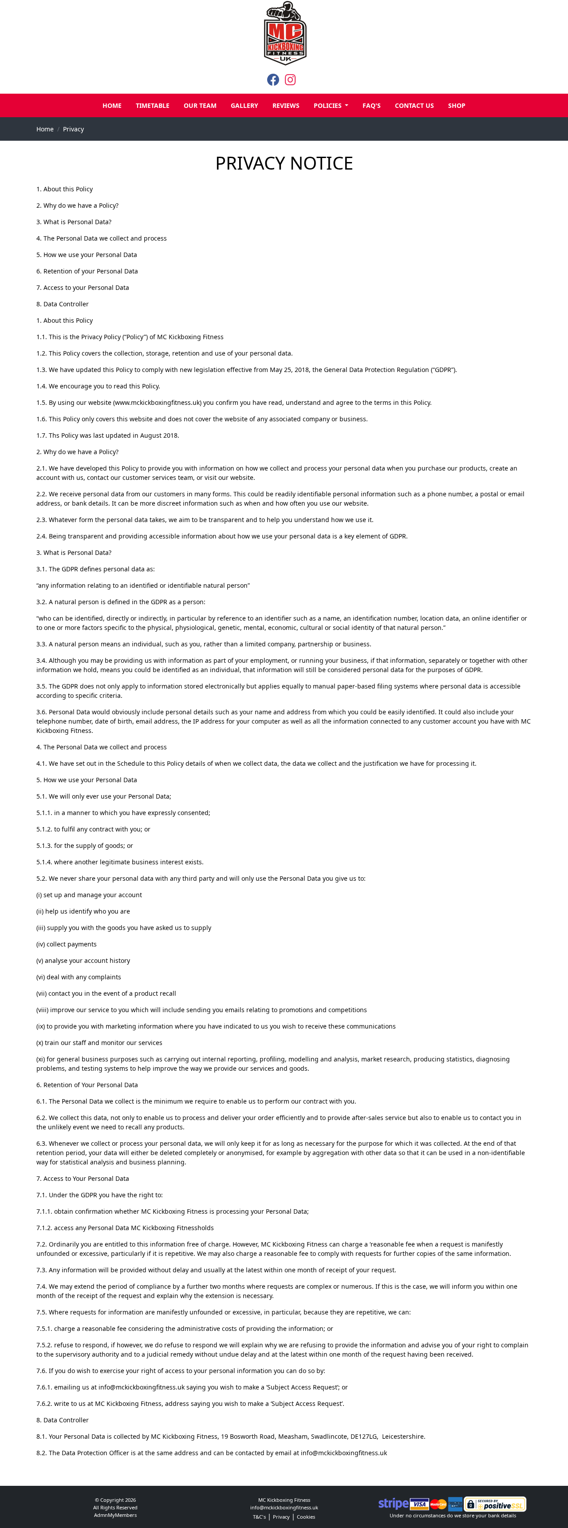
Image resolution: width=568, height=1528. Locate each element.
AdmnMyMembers (115, 1515)
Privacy (73, 129)
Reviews (286, 105)
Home (112, 105)
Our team (200, 105)
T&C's (259, 1516)
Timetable (153, 105)
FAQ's (372, 105)
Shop (456, 105)
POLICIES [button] (328, 105)
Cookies (306, 1516)
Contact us (414, 105)
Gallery (244, 105)
